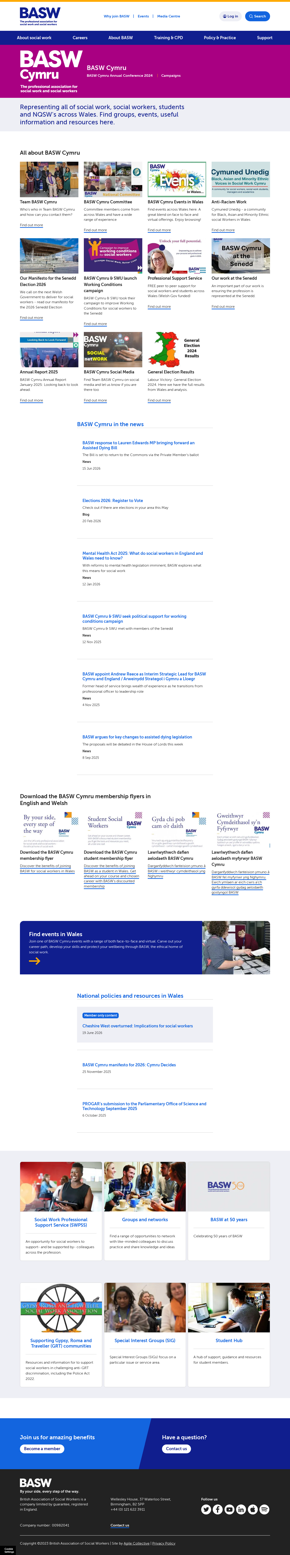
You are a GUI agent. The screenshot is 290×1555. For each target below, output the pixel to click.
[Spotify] (264, 1509)
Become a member (42, 1448)
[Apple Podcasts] (253, 1509)
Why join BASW (116, 16)
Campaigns (171, 75)
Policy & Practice (220, 37)
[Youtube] (229, 1509)
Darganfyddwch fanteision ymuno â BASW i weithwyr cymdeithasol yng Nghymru (176, 871)
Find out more (31, 225)
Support (265, 37)
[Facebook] (218, 1509)
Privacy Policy (163, 1543)
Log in (232, 16)
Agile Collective (137, 1543)
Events (143, 16)
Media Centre (168, 16)
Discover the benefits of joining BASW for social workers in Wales (47, 868)
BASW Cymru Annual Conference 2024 (120, 75)
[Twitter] (206, 1509)
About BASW (121, 37)
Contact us (176, 1448)
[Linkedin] (241, 1509)
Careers (80, 37)
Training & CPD (168, 37)
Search (260, 16)
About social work (34, 37)
